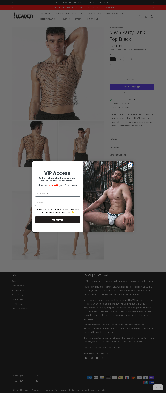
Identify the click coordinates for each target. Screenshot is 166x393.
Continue (57, 219)
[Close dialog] (130, 165)
